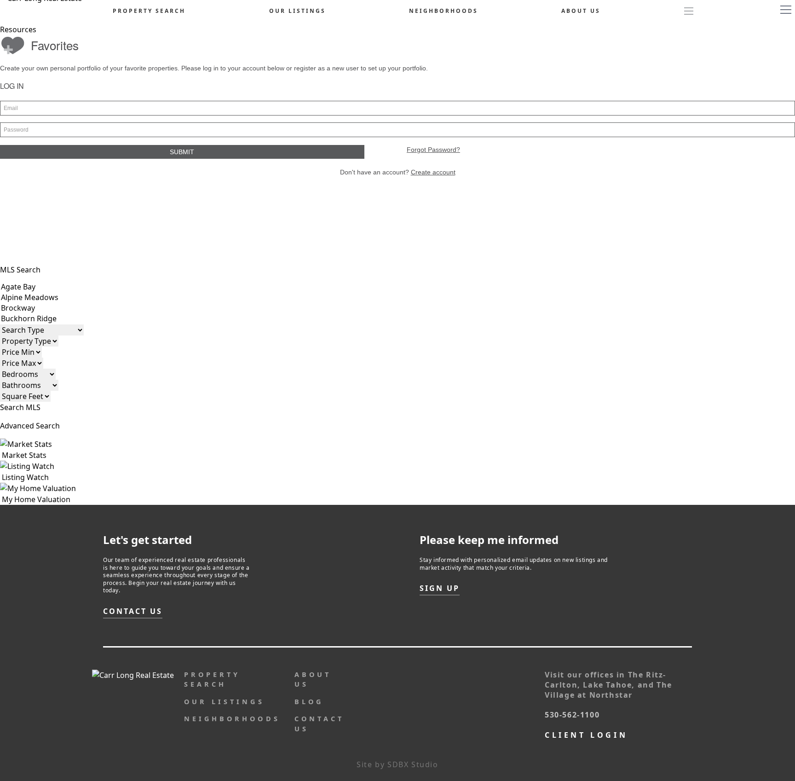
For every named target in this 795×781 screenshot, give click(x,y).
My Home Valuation (35, 499)
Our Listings (297, 11)
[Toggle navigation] (786, 9)
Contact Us (132, 611)
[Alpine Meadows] (53, 297)
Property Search (149, 11)
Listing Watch (24, 477)
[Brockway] (53, 308)
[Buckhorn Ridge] (53, 318)
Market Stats (23, 455)
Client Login (586, 735)
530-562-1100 (572, 715)
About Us (580, 11)
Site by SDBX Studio (397, 764)
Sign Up (440, 588)
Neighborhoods (443, 11)
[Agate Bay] (53, 287)
